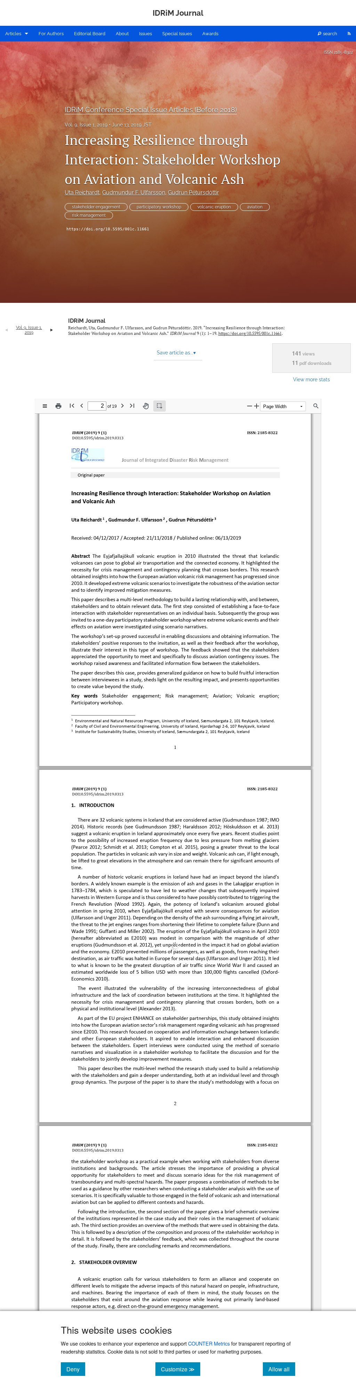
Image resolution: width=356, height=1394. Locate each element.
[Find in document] (316, 406)
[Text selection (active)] (159, 406)
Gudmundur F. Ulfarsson (133, 192)
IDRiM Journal (86, 320)
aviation (254, 207)
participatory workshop (159, 207)
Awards (210, 33)
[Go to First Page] (72, 405)
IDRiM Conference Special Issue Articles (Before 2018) (151, 110)
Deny (75, 1369)
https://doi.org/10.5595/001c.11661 (107, 229)
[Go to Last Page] (132, 405)
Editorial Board (89, 33)
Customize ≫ (180, 1369)
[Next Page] (122, 405)
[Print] (58, 406)
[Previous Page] (82, 405)
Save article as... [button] (176, 352)
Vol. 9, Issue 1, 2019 (86, 125)
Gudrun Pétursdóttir (193, 192)
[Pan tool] (145, 406)
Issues (145, 33)
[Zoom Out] (249, 405)
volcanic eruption (214, 207)
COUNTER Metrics (209, 1343)
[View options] (45, 406)
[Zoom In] (256, 405)
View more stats (311, 379)
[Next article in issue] (51, 330)
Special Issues (177, 33)
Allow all (281, 1369)
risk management (89, 215)
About (122, 33)
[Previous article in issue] (6, 330)
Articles (13, 33)
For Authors (51, 33)
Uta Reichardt (82, 192)
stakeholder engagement (96, 207)
